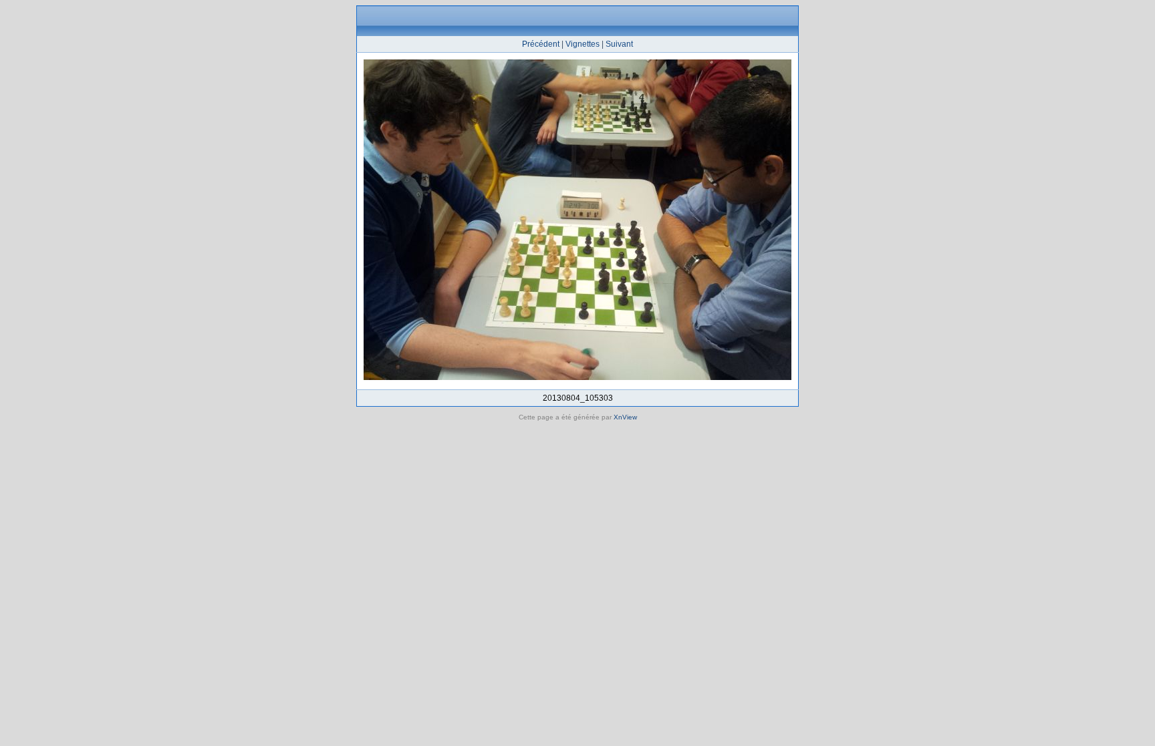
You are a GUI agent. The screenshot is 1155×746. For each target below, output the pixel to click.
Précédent (540, 44)
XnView (625, 417)
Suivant (619, 44)
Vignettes (582, 44)
